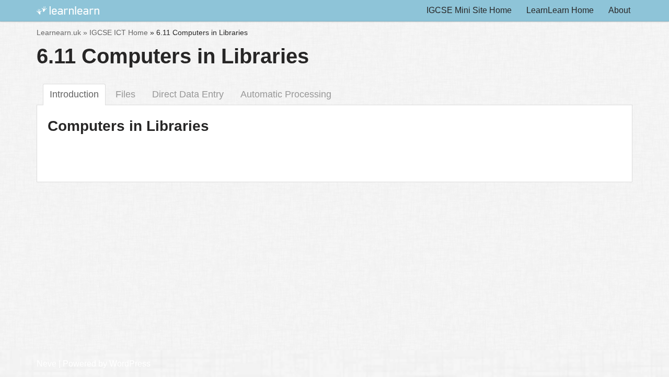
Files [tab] (125, 94)
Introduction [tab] (74, 94)
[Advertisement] (334, 246)
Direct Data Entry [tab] (188, 94)
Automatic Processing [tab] (285, 94)
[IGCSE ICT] (68, 10)
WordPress (130, 363)
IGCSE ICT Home (118, 32)
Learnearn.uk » (62, 32)
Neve (46, 363)
